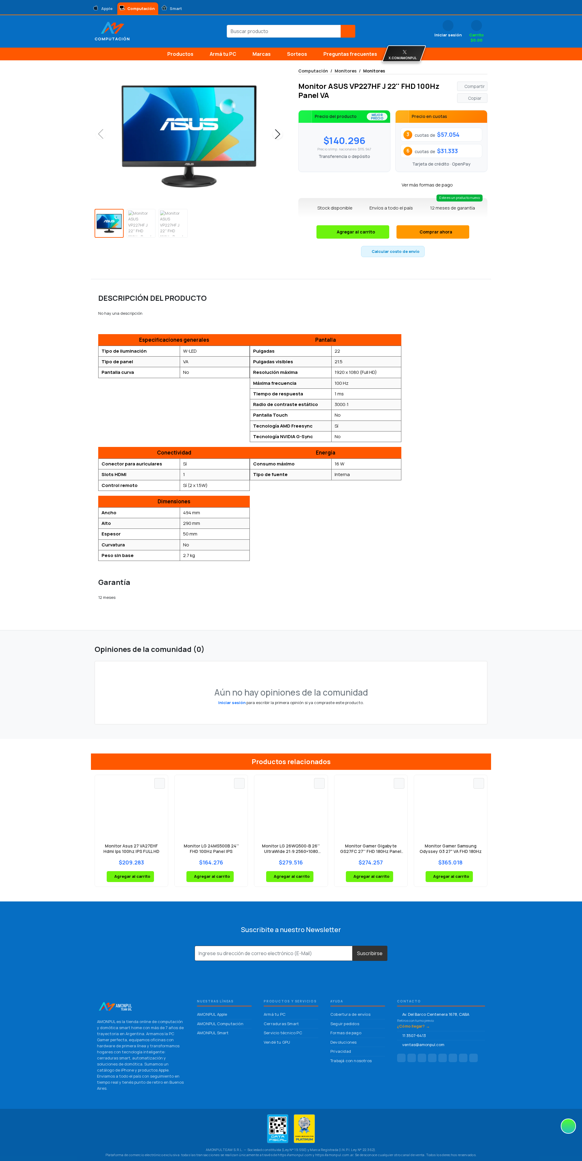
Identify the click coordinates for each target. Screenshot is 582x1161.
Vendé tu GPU (277, 1042)
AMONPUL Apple (212, 1014)
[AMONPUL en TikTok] (442, 1058)
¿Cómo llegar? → (413, 1026)
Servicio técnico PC (283, 1032)
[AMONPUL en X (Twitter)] (463, 1058)
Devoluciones (343, 1042)
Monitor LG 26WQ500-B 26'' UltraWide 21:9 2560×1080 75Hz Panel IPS (291, 851)
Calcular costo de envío (396, 251)
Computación (313, 71)
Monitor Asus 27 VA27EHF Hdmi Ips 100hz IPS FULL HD (131, 848)
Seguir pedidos (344, 1023)
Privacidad (340, 1051)
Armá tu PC (223, 54)
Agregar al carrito (356, 232)
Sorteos (297, 54)
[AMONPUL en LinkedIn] (422, 1058)
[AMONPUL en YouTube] (473, 1058)
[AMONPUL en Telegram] (432, 1058)
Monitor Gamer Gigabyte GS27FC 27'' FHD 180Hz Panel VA (370, 851)
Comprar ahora (436, 232)
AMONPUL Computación (220, 1023)
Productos (180, 54)
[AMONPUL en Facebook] (401, 1058)
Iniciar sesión (232, 702)
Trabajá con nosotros (351, 1060)
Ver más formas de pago (427, 185)
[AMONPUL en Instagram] (411, 1058)
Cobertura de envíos (350, 1014)
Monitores (345, 71)
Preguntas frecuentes (350, 54)
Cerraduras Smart (281, 1023)
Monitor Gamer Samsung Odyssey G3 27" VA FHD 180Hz (451, 848)
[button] (278, 134)
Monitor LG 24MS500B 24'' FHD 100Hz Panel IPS (211, 848)
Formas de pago (345, 1032)
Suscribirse (370, 953)
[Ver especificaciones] (159, 783)
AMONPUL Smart (213, 1032)
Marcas (262, 54)
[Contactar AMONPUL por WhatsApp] (453, 1058)
